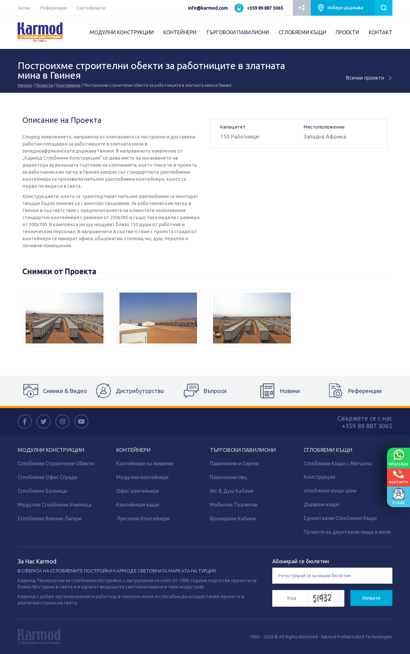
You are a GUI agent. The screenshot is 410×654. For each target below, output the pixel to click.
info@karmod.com (208, 8)
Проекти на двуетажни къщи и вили (347, 532)
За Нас (24, 8)
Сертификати (91, 8)
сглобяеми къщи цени (330, 490)
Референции (53, 8)
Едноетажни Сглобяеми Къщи (340, 518)
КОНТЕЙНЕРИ (179, 32)
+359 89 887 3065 (265, 8)
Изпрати (371, 598)
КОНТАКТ (380, 32)
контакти (398, 481)
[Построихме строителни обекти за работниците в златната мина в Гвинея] (64, 318)
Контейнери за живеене (144, 463)
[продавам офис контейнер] (252, 318)
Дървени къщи (321, 504)
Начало (25, 85)
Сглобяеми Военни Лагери (49, 518)
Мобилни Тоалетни (234, 505)
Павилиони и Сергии (234, 463)
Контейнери (68, 85)
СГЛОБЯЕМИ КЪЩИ (302, 32)
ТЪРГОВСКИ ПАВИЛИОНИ (237, 32)
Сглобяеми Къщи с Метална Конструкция (338, 470)
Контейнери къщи (137, 505)
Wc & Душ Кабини (231, 491)
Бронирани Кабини (233, 518)
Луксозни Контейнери (142, 518)
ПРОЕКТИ (347, 32)
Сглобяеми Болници (42, 491)
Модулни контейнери (142, 477)
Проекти (44, 85)
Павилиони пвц (228, 477)
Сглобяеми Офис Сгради (47, 477)
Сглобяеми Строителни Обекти (56, 463)
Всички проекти (365, 78)
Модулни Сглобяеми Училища (55, 505)
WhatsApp (398, 463)
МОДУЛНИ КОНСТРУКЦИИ (122, 32)
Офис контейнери (137, 491)
